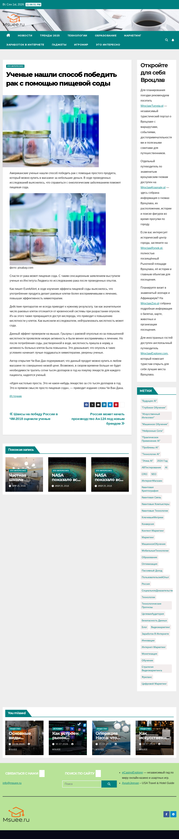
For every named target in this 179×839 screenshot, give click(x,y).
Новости (25, 35)
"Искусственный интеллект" (151, 416)
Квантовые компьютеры (155, 504)
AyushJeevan (130, 783)
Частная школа (17, 477)
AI (166, 467)
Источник (16, 396)
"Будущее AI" (149, 400)
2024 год (162, 460)
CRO (144, 474)
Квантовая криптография (150, 489)
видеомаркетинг (160, 627)
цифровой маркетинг (154, 683)
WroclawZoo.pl (150, 303)
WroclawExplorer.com (154, 353)
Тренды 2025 (50, 35)
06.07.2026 (149, 744)
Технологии (77, 35)
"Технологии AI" (151, 454)
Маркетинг (132, 35)
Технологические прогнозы (151, 605)
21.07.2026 (105, 744)
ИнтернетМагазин (152, 480)
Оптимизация (149, 563)
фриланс (147, 677)
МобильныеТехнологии (155, 550)
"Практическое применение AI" (151, 439)
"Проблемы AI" (150, 447)
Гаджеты (59, 44)
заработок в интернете (155, 633)
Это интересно (108, 44)
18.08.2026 (18, 744)
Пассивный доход (152, 570)
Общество (15, 729)
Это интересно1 (15, 66)
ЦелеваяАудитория (153, 613)
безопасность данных (154, 620)
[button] (166, 40)
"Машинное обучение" (155, 424)
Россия (146, 583)
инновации (148, 640)
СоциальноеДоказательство (158, 590)
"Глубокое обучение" (154, 407)
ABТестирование (151, 467)
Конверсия (148, 524)
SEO (153, 474)
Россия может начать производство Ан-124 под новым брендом (98, 418)
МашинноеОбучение (154, 544)
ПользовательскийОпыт (155, 577)
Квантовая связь (151, 497)
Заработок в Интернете (25, 44)
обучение (147, 660)
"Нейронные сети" (152, 430)
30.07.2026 (62, 744)
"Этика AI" (147, 460)
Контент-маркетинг (153, 530)
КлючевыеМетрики (152, 517)
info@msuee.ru (12, 783)
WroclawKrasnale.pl (153, 187)
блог (144, 627)
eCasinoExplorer (132, 772)
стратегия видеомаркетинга (152, 668)
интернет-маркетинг (154, 647)
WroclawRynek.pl (151, 248)
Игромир (81, 44)
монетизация (149, 653)
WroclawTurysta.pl (152, 105)
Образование (106, 35)
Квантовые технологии (155, 510)
